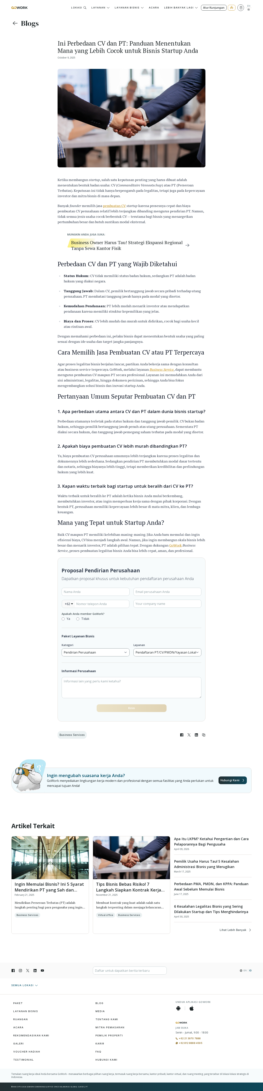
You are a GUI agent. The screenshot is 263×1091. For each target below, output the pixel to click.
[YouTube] (42, 970)
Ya (68, 619)
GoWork (175, 545)
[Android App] (178, 1008)
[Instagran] (20, 970)
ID (249, 9)
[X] (27, 970)
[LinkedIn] (35, 970)
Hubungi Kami (230, 780)
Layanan (139, 645)
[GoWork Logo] (19, 7)
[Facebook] (13, 970)
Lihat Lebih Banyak (233, 930)
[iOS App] (191, 1008)
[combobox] (68, 604)
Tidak (85, 619)
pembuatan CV (114, 205)
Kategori (67, 645)
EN (248, 6)
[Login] (240, 7)
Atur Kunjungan (213, 7)
